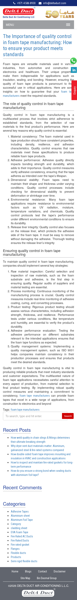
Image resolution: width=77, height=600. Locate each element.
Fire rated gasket (20, 544)
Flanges (15, 548)
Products (16, 557)
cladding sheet (19, 528)
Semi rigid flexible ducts (24, 561)
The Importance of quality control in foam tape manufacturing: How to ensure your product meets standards (37, 45)
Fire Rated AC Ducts (22, 536)
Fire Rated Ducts (20, 540)
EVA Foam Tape (19, 532)
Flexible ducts (18, 552)
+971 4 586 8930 (26, 3)
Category (16, 524)
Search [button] (68, 416)
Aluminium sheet (20, 515)
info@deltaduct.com (54, 3)
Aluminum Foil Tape (22, 519)
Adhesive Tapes (20, 511)
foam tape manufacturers (35, 395)
